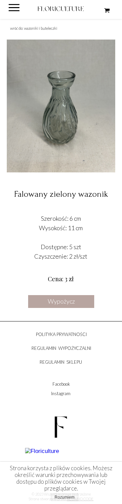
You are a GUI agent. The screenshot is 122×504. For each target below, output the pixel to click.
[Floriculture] (42, 451)
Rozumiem (65, 497)
